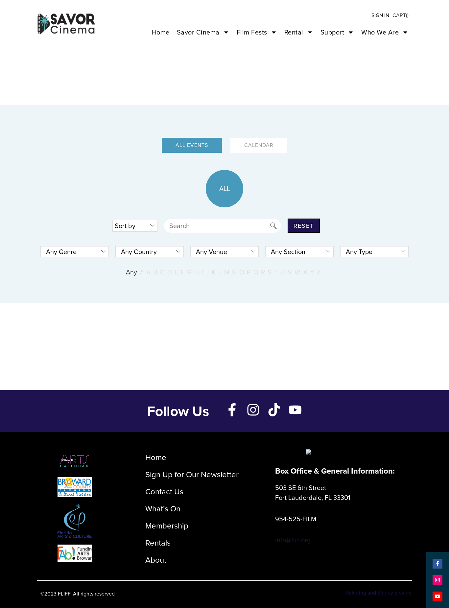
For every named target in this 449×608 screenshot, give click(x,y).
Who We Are (380, 32)
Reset (304, 226)
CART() (400, 15)
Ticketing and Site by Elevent (378, 592)
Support (332, 32)
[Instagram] (253, 409)
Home (161, 32)
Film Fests (252, 32)
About (155, 560)
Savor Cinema (198, 32)
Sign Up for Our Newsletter (192, 474)
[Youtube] (295, 409)
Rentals (158, 543)
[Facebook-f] (232, 409)
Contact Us (164, 492)
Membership (166, 526)
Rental (293, 32)
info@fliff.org (293, 540)
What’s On (162, 509)
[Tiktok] (274, 409)
